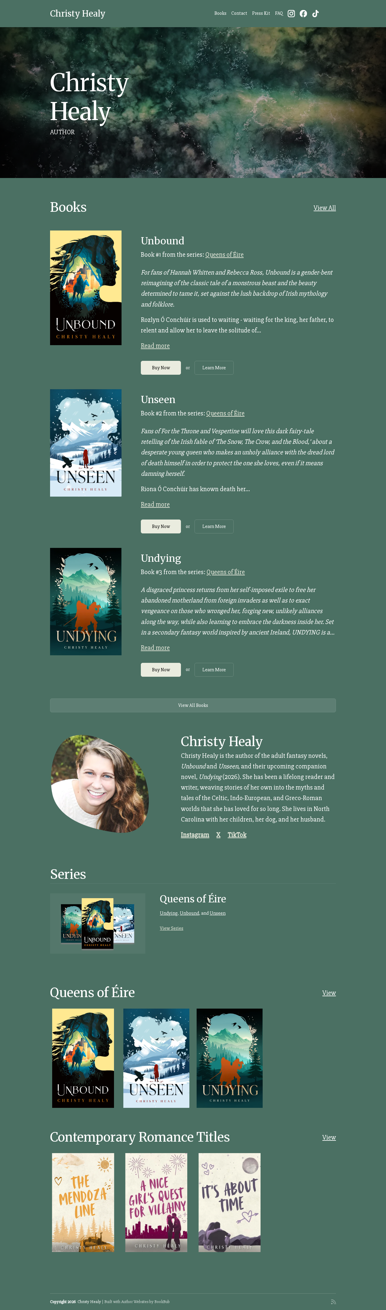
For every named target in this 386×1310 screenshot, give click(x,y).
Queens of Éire (224, 255)
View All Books (193, 705)
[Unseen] (86, 443)
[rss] (333, 1302)
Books (220, 13)
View (329, 993)
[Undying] (86, 601)
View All (325, 208)
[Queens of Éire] (97, 923)
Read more (155, 346)
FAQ (279, 13)
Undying (161, 558)
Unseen (158, 400)
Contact (239, 13)
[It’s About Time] (230, 1202)
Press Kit (261, 13)
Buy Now (161, 368)
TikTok (237, 835)
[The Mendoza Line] (83, 1202)
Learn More (214, 368)
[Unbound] (86, 288)
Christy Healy (78, 13)
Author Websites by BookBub (145, 1301)
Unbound (162, 241)
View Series (171, 928)
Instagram (195, 835)
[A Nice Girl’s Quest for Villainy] (156, 1202)
